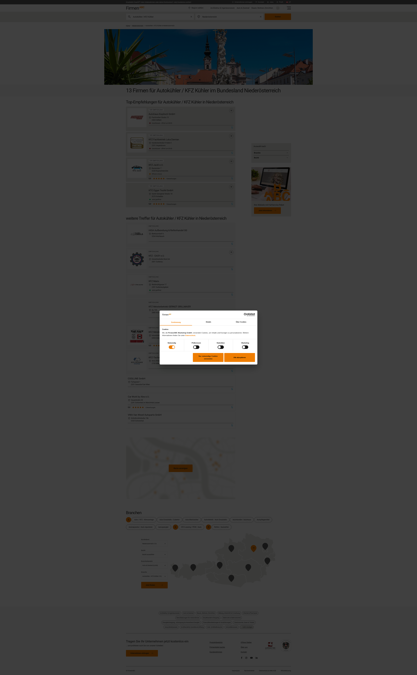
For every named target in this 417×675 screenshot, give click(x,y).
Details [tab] (208, 322)
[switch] (196, 347)
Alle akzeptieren (239, 357)
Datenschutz (190, 335)
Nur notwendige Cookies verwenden (208, 357)
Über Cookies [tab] (241, 322)
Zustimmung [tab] (176, 322)
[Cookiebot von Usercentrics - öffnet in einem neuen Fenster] (245, 314)
